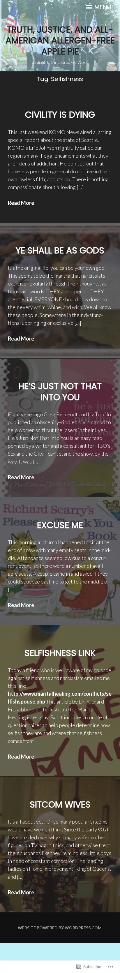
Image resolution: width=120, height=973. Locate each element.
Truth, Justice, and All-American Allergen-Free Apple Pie (60, 40)
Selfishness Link (60, 653)
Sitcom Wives (60, 804)
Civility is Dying (60, 114)
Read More (21, 203)
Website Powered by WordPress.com (60, 927)
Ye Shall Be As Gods (60, 250)
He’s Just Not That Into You (60, 391)
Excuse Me (60, 525)
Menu (102, 7)
